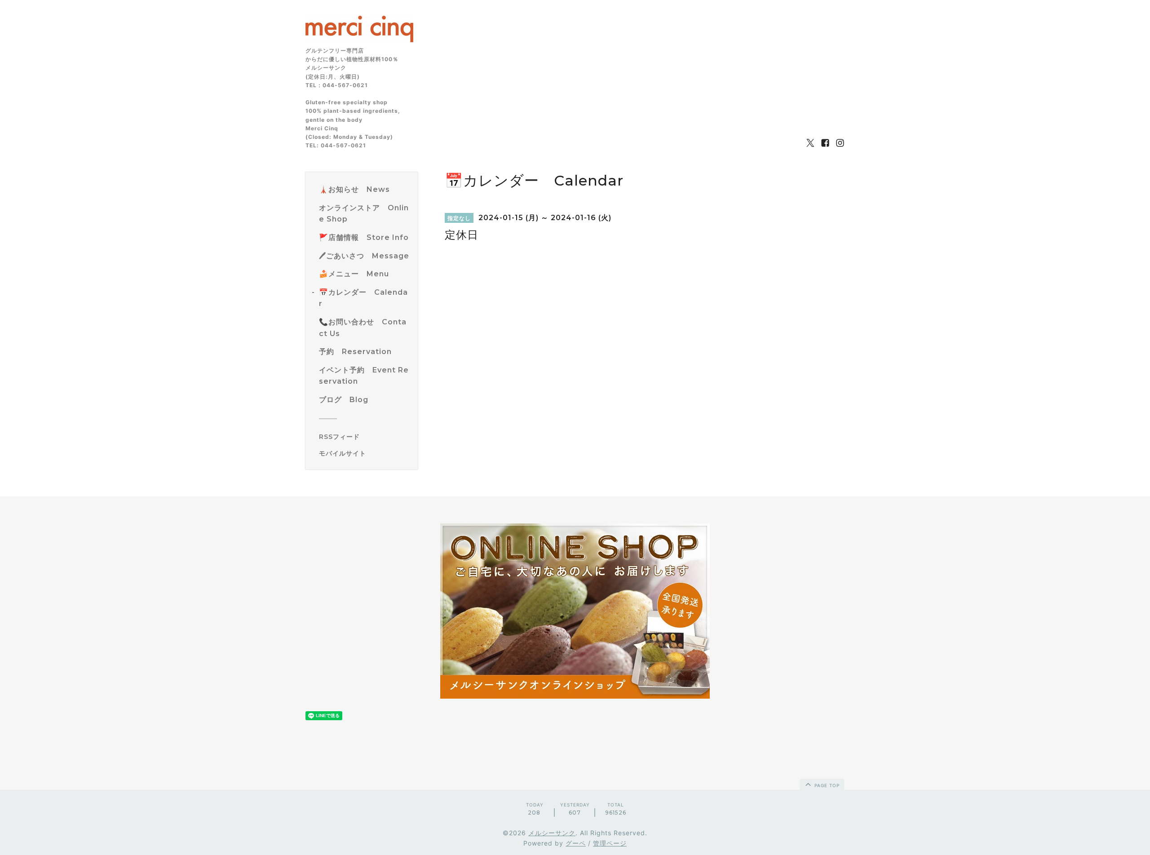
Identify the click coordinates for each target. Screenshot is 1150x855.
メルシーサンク (551, 833)
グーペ (576, 843)
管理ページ (610, 843)
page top (826, 785)
